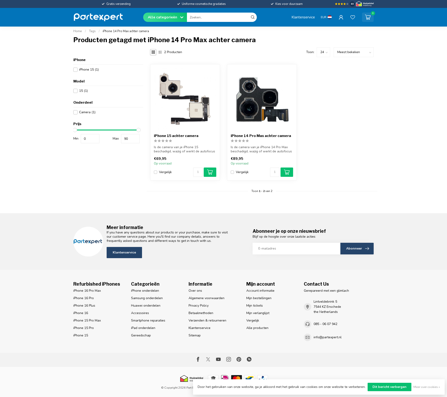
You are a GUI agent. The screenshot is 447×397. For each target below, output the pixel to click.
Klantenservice (303, 17)
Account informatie (260, 290)
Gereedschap (141, 335)
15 (83, 90)
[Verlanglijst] (352, 17)
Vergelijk (165, 172)
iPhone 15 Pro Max (87, 320)
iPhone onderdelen (145, 290)
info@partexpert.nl (328, 337)
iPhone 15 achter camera (176, 136)
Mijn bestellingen (258, 298)
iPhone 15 (89, 69)
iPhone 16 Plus (84, 305)
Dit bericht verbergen (389, 387)
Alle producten (257, 328)
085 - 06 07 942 (325, 324)
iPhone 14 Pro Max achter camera (126, 31)
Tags (92, 31)
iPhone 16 (80, 313)
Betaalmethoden (201, 313)
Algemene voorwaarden (206, 298)
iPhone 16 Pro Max (87, 290)
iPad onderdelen (143, 328)
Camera (87, 112)
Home (77, 31)
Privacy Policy (199, 305)
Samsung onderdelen (147, 298)
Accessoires (140, 313)
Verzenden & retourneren (207, 320)
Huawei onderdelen (145, 305)
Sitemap (195, 335)
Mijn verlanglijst (257, 313)
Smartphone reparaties (148, 320)
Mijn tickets (254, 305)
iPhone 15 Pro (83, 328)
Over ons (195, 290)
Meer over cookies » (426, 387)
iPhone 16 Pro (83, 298)
